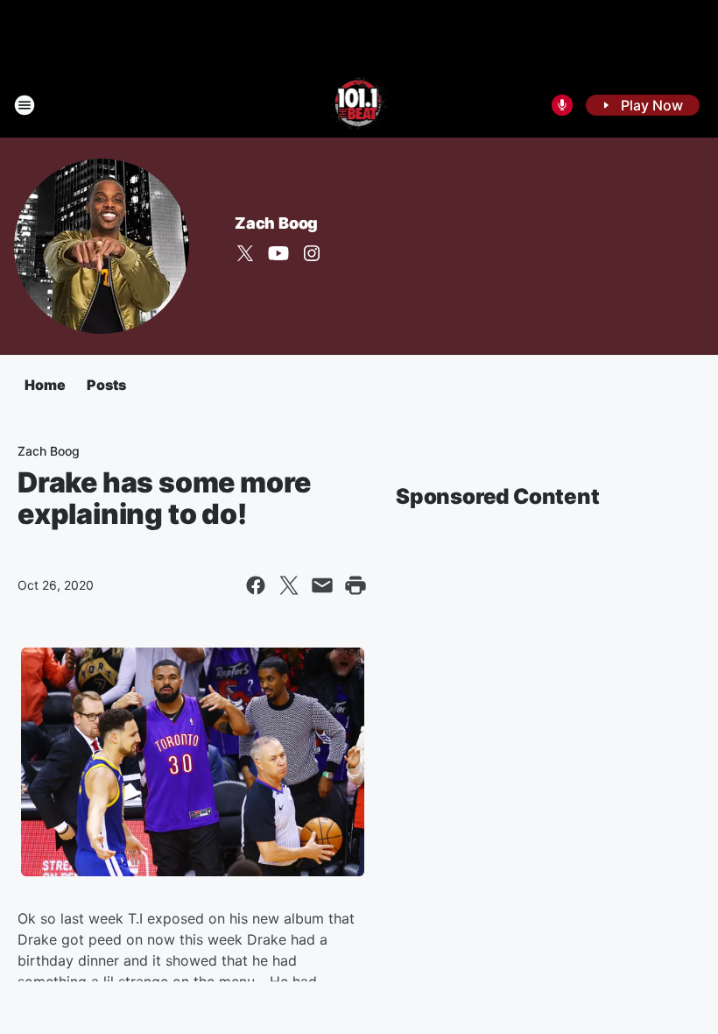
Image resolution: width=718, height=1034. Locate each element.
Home (45, 384)
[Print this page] (355, 585)
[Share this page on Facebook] (255, 585)
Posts (106, 384)
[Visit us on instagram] (311, 253)
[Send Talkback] (562, 105)
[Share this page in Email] (322, 585)
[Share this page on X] (289, 585)
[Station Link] (359, 105)
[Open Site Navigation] (24, 105)
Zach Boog (276, 223)
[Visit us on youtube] (278, 253)
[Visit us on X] (245, 253)
